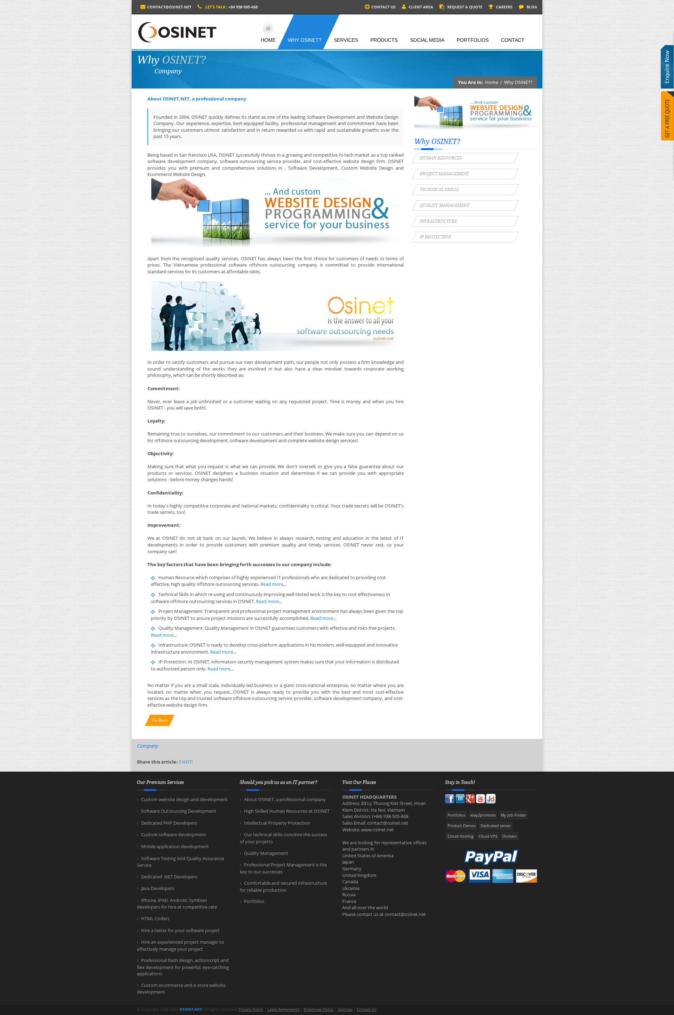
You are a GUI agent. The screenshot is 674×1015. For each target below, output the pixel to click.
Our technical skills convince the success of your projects (283, 838)
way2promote (483, 815)
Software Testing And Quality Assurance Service (180, 862)
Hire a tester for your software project (180, 930)
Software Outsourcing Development (178, 811)
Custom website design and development (184, 799)
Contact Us (366, 1009)
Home (491, 82)
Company (147, 746)
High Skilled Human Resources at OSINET (287, 811)
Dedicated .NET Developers (169, 876)
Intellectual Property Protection (277, 823)
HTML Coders (155, 918)
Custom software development (173, 834)
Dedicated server (496, 825)
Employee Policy (318, 1009)
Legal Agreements (283, 1009)
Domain (509, 836)
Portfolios (254, 901)
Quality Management (266, 853)
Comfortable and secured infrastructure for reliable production (283, 886)
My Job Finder (513, 815)
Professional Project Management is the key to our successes (283, 868)
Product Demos (462, 825)
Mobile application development (175, 846)
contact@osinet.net (169, 6)
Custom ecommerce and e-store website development (181, 988)
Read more (271, 584)
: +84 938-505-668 (231, 6)
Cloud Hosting (461, 836)
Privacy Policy (250, 1009)
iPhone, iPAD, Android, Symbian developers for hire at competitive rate (177, 903)
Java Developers (157, 888)
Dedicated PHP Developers (169, 823)
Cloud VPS (487, 836)
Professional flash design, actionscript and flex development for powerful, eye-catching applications (183, 967)
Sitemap (345, 1009)
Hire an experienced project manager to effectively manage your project (180, 945)
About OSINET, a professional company (285, 799)
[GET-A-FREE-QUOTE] (667, 121)
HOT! (187, 762)
